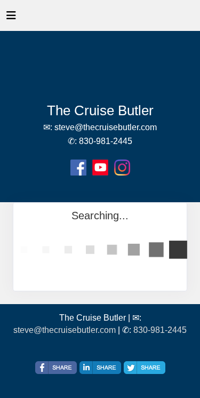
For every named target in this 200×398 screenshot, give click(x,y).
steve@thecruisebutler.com (64, 330)
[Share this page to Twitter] (144, 367)
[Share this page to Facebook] (56, 367)
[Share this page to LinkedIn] (100, 367)
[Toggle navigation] (11, 18)
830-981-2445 (160, 330)
